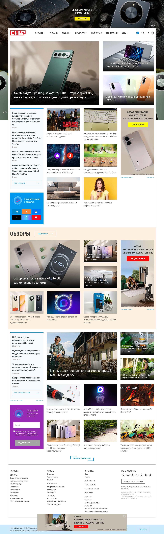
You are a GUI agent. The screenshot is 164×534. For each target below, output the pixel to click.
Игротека (89, 471)
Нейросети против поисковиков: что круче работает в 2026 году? (23, 340)
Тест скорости (92, 489)
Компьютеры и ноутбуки (19, 481)
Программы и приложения (20, 501)
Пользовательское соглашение (96, 508)
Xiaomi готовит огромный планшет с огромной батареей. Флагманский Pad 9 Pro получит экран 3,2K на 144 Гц (26, 119)
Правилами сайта (31, 433)
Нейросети (96, 33)
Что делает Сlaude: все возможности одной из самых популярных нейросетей (26, 367)
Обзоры (39, 33)
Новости (53, 33)
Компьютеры (52, 490)
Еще (124, 33)
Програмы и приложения (56, 501)
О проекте (88, 500)
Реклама (89, 493)
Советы (65, 33)
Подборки (80, 33)
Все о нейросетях (22, 392)
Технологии (112, 33)
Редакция (88, 506)
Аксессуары (14, 492)
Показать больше (82, 458)
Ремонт (50, 480)
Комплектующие (16, 484)
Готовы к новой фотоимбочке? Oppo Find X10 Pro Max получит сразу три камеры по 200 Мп (26, 155)
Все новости (19, 183)
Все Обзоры (43, 234)
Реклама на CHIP (126, 177)
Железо (87, 477)
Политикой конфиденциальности (27, 435)
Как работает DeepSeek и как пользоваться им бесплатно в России (26, 381)
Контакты (150, 177)
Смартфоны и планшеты (19, 478)
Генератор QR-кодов (92, 503)
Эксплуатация (52, 477)
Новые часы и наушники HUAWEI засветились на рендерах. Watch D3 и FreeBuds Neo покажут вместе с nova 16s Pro (26, 138)
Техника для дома (16, 498)
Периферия (14, 487)
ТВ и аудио (14, 495)
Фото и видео (15, 490)
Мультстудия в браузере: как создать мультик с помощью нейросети (26, 353)
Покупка (50, 474)
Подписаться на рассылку (133, 481)
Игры (86, 474)
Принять (143, 529)
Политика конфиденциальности (96, 511)
